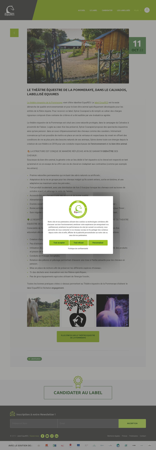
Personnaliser (98, 243)
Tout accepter (59, 243)
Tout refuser (79, 243)
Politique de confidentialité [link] (78, 249)
